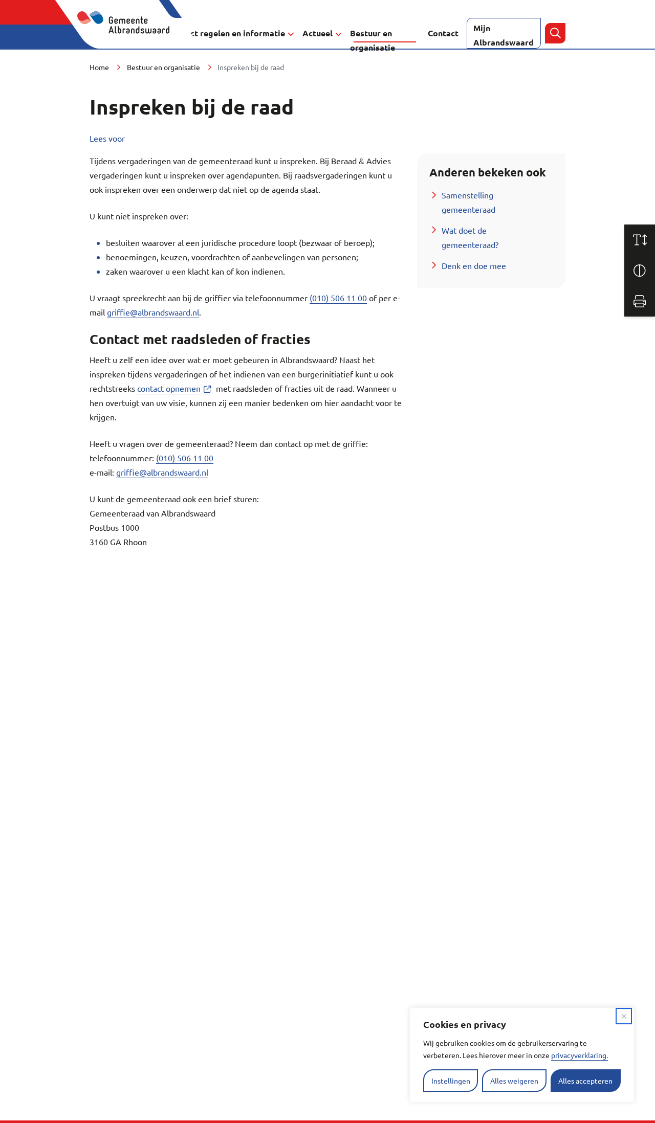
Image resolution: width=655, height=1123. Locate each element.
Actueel (317, 33)
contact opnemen (175, 388)
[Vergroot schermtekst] (639, 239)
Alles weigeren (514, 1080)
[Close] (624, 1016)
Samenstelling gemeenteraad (468, 202)
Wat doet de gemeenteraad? (470, 237)
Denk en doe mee (474, 265)
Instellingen (450, 1080)
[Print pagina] (639, 301)
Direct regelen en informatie (229, 33)
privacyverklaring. (579, 1055)
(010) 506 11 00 (338, 298)
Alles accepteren (585, 1080)
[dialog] (522, 1055)
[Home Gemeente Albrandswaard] (129, 33)
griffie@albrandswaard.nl (153, 312)
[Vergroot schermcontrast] (639, 270)
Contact (443, 33)
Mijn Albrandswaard (503, 35)
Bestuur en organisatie (372, 38)
